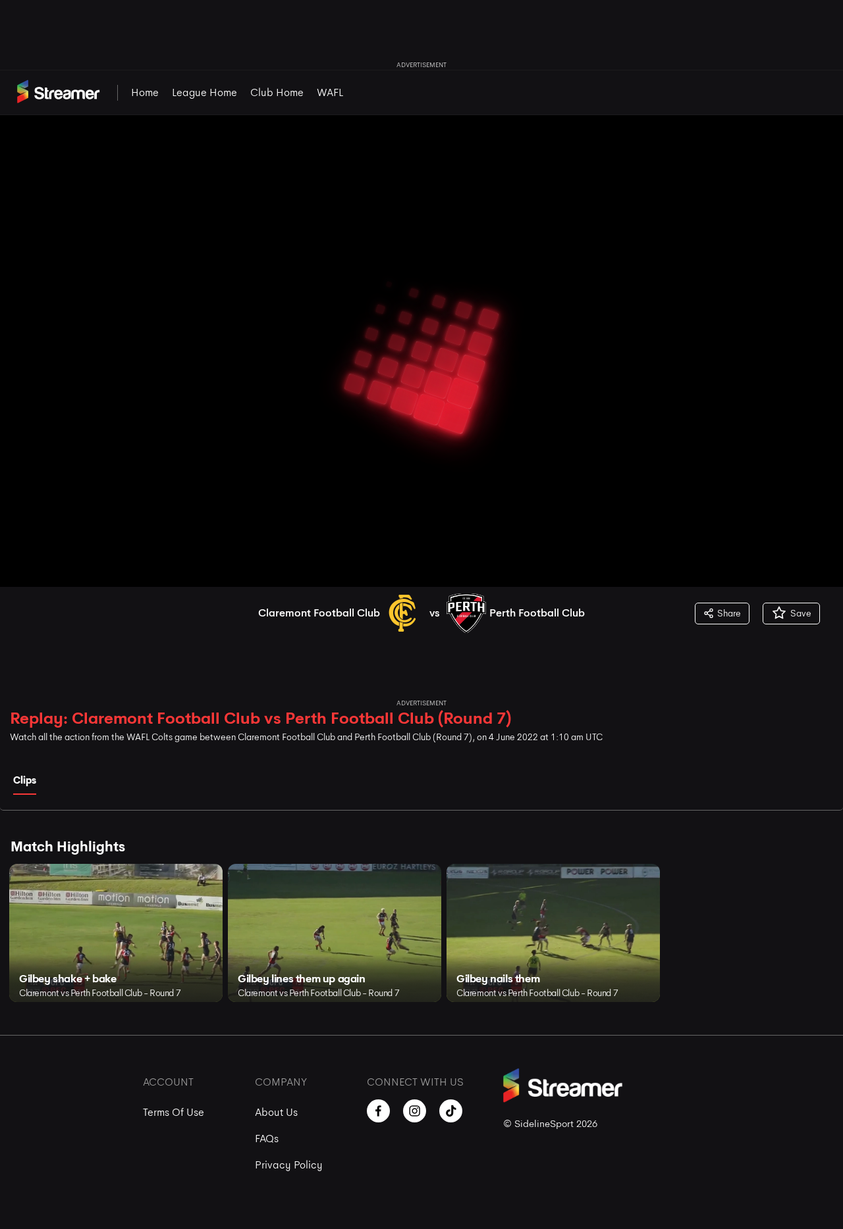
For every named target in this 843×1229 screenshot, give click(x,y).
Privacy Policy (289, 1165)
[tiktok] (450, 1110)
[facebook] (378, 1110)
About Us (276, 1112)
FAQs (267, 1138)
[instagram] (414, 1110)
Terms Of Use (173, 1112)
